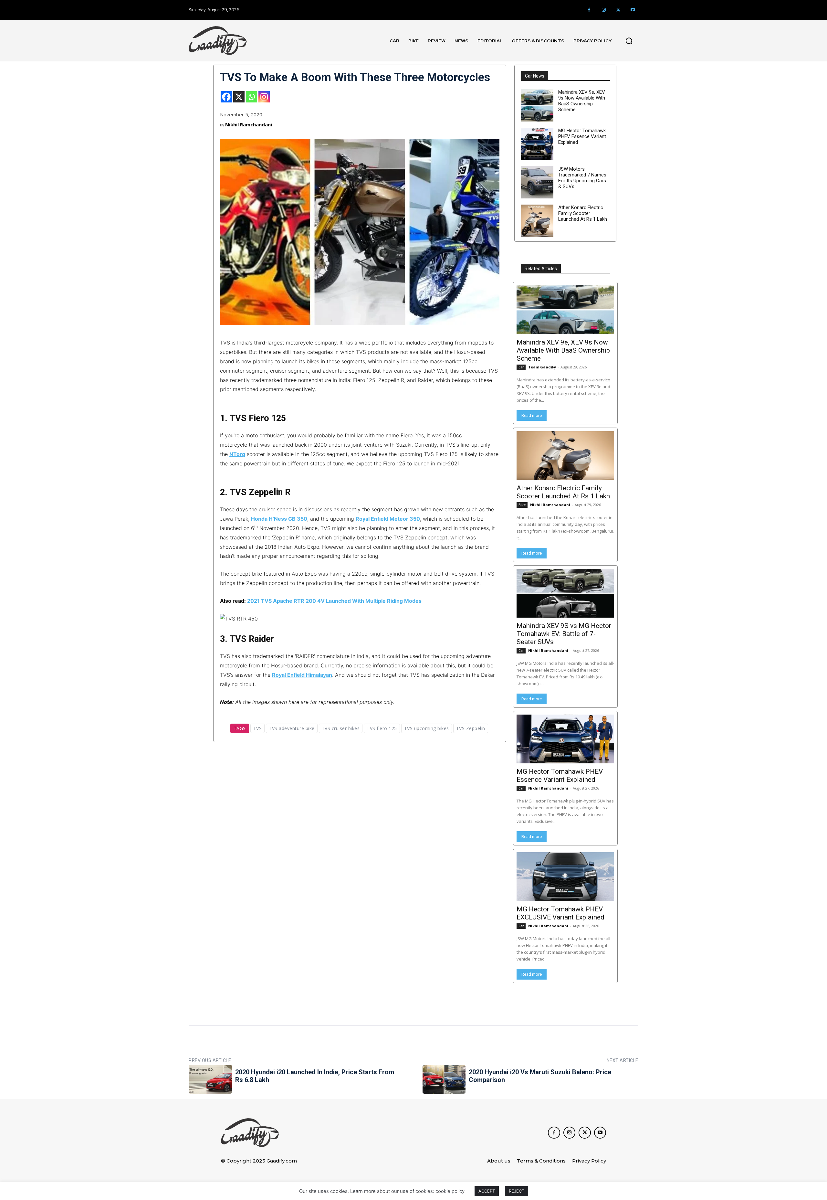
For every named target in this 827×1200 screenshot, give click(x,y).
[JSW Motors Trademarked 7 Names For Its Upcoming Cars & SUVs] (537, 182)
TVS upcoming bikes (426, 728)
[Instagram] (603, 10)
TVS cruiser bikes (341, 728)
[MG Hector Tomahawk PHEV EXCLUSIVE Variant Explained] (565, 876)
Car (521, 367)
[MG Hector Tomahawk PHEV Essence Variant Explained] (537, 144)
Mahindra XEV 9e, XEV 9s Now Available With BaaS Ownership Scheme (581, 100)
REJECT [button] (516, 1191)
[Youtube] (632, 10)
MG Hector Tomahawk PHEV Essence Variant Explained (582, 136)
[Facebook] (589, 10)
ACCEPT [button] (486, 1191)
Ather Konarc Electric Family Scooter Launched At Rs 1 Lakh (582, 213)
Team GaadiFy (542, 367)
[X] (239, 96)
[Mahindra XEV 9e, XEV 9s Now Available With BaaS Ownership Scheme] (537, 105)
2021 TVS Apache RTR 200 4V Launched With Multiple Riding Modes (334, 601)
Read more (531, 415)
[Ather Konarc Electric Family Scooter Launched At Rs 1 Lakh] (537, 221)
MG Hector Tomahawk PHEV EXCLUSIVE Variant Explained (560, 913)
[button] (629, 40)
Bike (522, 505)
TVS (257, 728)
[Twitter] (618, 10)
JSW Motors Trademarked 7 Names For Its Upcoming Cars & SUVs (582, 177)
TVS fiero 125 (382, 728)
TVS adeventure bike (292, 728)
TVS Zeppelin (470, 728)
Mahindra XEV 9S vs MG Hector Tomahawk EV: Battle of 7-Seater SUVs (564, 634)
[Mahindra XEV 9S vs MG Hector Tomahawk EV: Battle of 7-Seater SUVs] (565, 593)
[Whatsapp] (251, 96)
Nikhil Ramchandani (248, 124)
